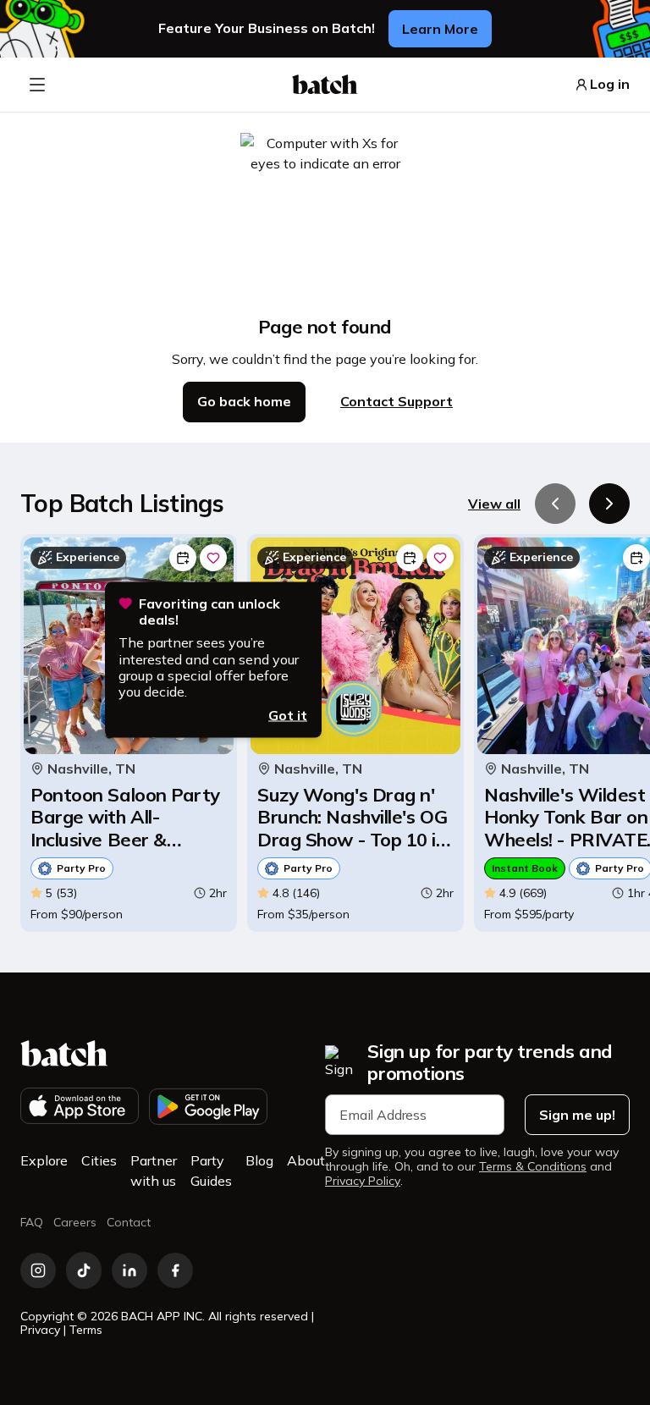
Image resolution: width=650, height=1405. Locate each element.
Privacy (40, 1329)
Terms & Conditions (533, 1167)
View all (494, 503)
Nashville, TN (91, 769)
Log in (610, 84)
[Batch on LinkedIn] (129, 1270)
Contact (129, 1222)
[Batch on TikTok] (84, 1270)
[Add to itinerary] (182, 557)
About (306, 1160)
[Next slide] (609, 503)
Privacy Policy (362, 1181)
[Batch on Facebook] (175, 1270)
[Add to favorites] (213, 557)
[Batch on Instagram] (38, 1270)
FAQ (31, 1222)
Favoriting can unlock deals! (209, 612)
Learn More (440, 28)
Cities (99, 1160)
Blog (259, 1160)
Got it (287, 715)
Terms (85, 1329)
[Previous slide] (555, 503)
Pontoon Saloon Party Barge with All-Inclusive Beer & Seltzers (125, 817)
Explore (44, 1160)
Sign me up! (577, 1114)
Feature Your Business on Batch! (266, 28)
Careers (74, 1222)
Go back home (244, 401)
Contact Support (396, 401)
